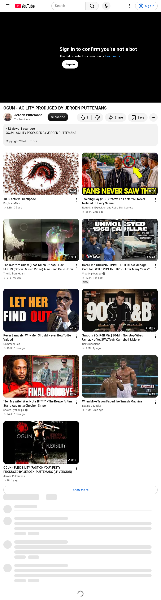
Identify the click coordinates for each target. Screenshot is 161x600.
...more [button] (32, 141)
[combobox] (69, 5)
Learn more (112, 56)
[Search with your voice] (106, 6)
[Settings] (129, 5)
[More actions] (153, 117)
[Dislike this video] (97, 117)
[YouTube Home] (25, 6)
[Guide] (7, 5)
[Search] (92, 6)
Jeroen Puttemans (28, 115)
